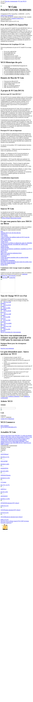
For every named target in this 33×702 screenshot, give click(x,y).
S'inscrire (9, 478)
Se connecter (4, 478)
